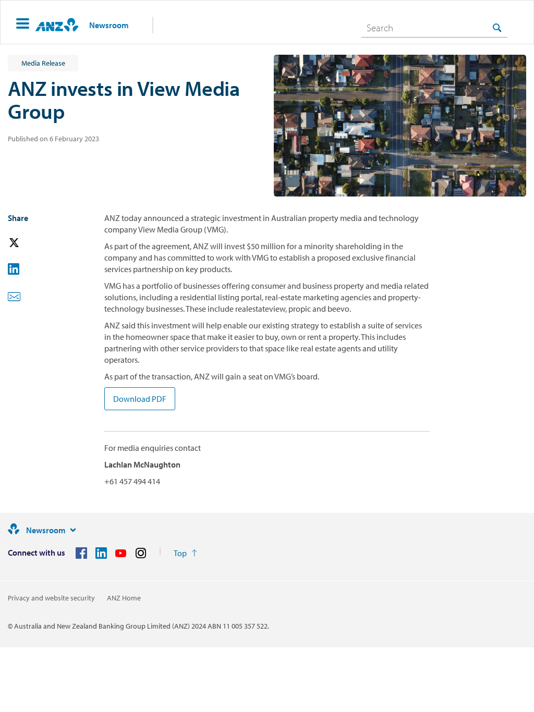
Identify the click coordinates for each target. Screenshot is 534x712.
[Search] (497, 27)
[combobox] (434, 28)
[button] (22, 24)
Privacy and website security (51, 598)
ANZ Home (124, 598)
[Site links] (73, 530)
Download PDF (139, 399)
